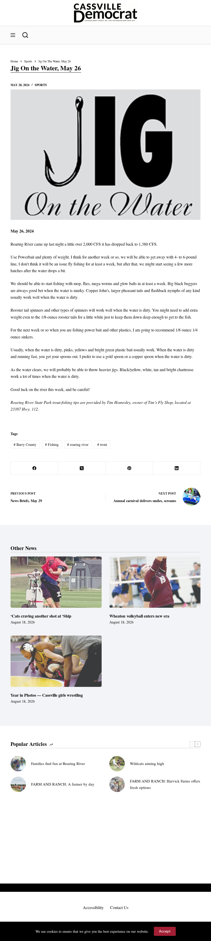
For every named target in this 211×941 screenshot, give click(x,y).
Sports (41, 85)
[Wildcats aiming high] (117, 763)
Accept (165, 931)
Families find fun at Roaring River (58, 763)
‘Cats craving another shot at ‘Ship (41, 616)
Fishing (52, 444)
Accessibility (93, 907)
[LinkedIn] (176, 468)
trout (102, 444)
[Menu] (13, 35)
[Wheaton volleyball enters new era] (154, 582)
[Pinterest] (129, 468)
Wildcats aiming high (147, 763)
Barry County (25, 444)
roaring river (78, 444)
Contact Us (119, 907)
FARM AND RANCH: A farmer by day (62, 784)
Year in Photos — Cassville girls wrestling (47, 695)
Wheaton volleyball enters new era (139, 616)
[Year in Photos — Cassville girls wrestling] (56, 661)
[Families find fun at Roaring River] (18, 763)
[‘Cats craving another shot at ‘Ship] (56, 582)
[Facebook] (34, 468)
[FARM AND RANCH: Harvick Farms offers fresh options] (117, 784)
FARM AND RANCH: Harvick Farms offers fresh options (165, 784)
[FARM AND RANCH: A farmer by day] (18, 784)
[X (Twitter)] (82, 468)
